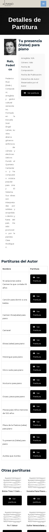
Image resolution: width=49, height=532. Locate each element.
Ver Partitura (37, 279)
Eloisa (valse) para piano (13, 343)
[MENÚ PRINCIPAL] (43, 4)
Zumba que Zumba (11, 456)
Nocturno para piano (12, 383)
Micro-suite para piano (13, 370)
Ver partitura (33, 93)
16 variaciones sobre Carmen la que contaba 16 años (15, 284)
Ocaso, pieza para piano (14, 396)
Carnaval (6, 330)
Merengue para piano (13, 357)
